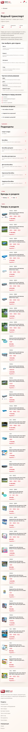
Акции (2, 726)
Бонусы (2, 728)
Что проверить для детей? (9, 117)
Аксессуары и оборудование (8, 706)
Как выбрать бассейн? (8, 109)
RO (20, 2)
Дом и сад (3, 715)
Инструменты (4, 718)
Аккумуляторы (4, 704)
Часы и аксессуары (5, 713)
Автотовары (4, 708)
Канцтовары (4, 720)
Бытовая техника (5, 711)
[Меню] (26, 2)
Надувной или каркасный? (9, 113)
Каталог (5, 8)
